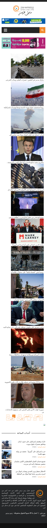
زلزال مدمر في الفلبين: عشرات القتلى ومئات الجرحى (25, 80)
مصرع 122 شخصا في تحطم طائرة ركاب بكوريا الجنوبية (24, 382)
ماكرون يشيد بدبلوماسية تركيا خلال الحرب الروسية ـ (25, 162)
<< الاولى (38, 416)
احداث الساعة (41, 447)
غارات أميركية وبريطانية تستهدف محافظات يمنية (26, 355)
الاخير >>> (10, 419)
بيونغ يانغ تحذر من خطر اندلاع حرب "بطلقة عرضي (26, 217)
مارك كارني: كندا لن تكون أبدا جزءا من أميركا (28, 245)
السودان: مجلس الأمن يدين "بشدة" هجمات (29, 300)
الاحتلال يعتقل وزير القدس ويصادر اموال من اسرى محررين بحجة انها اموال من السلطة (30, 472)
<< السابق (28, 416)
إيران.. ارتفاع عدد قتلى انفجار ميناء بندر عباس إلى (26, 135)
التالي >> (20, 419)
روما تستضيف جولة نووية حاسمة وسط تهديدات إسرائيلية (24, 107)
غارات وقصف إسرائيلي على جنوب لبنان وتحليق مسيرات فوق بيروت (31, 442)
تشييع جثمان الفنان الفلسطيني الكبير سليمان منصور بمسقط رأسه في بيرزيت (29, 462)
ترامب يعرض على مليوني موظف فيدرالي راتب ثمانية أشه (23, 327)
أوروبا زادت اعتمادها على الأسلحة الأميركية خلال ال (26, 190)
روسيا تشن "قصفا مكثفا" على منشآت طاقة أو (27, 272)
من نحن (42, 513)
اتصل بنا (35, 513)
